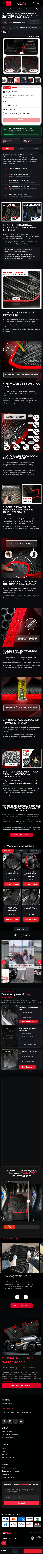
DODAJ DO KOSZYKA (12, 884)
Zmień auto (33, 22)
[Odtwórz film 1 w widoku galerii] (24, 80)
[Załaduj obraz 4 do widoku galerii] (38, 80)
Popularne (8, 850)
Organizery (35, 850)
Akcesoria (29, 9)
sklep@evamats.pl (8, 1408)
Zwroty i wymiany (8, 1477)
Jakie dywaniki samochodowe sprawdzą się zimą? (18, 1276)
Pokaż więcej (20, 929)
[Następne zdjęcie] (38, 56)
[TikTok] (15, 1421)
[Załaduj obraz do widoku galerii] (4, 80)
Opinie (38, 9)
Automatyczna (11, 113)
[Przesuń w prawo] (26, 1297)
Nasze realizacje (7, 1437)
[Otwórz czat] (3, 1543)
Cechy (21, 9)
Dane (5, 9)
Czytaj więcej (7, 1381)
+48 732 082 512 (7, 1403)
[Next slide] (40, 962)
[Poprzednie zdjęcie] (4, 56)
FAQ (3, 1451)
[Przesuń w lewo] (17, 1297)
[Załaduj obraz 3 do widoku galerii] (31, 80)
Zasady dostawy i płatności (11, 1471)
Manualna (26, 113)
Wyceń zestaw (21, 835)
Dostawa (13, 9)
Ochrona (21, 850)
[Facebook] (4, 1421)
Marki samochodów (8, 1431)
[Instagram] (9, 1421)
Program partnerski (8, 1457)
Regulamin (5, 1474)
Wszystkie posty (22, 1306)
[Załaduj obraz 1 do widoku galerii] (10, 80)
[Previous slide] (4, 962)
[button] (4, 3)
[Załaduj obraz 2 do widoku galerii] (17, 80)
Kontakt (4, 1454)
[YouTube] (21, 1421)
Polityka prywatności (9, 1468)
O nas (4, 1448)
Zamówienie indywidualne (21, 1386)
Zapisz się (22, 1503)
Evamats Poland (37, 1532)
